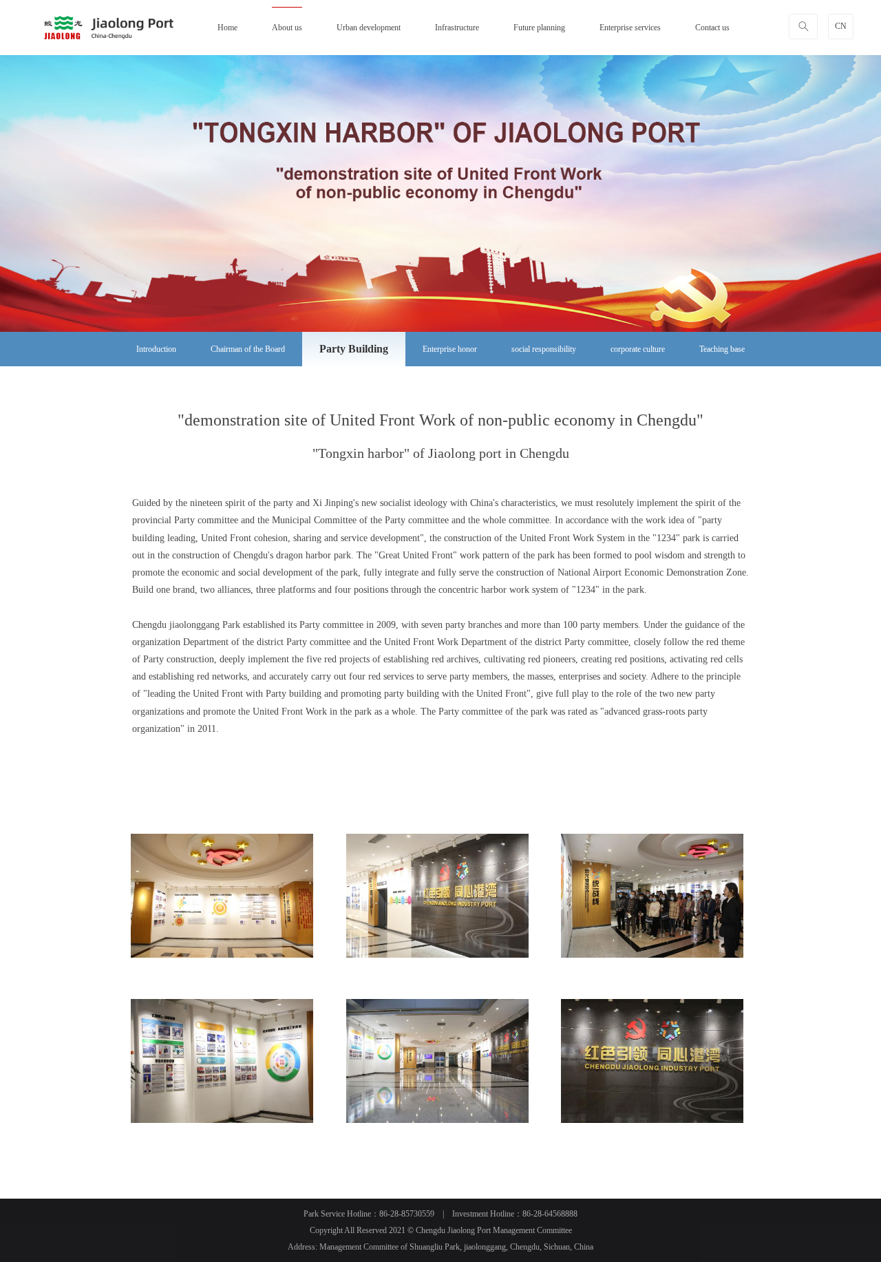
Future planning (539, 27)
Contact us (712, 27)
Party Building (353, 349)
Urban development (369, 27)
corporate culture (638, 349)
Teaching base (722, 349)
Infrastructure (457, 27)
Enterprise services (630, 27)
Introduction (156, 349)
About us (287, 27)
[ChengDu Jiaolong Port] (108, 27)
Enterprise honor (450, 349)
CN (841, 26)
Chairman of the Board (248, 349)
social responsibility (543, 349)
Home (227, 27)
